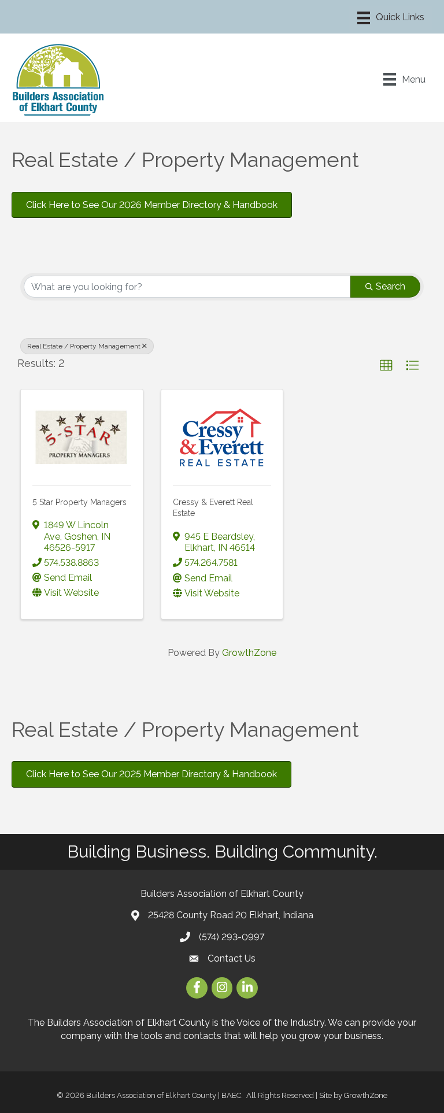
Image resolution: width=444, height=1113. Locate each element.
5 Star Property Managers (79, 502)
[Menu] (390, 18)
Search (390, 286)
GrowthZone (249, 652)
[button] (386, 365)
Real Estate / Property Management (83, 346)
